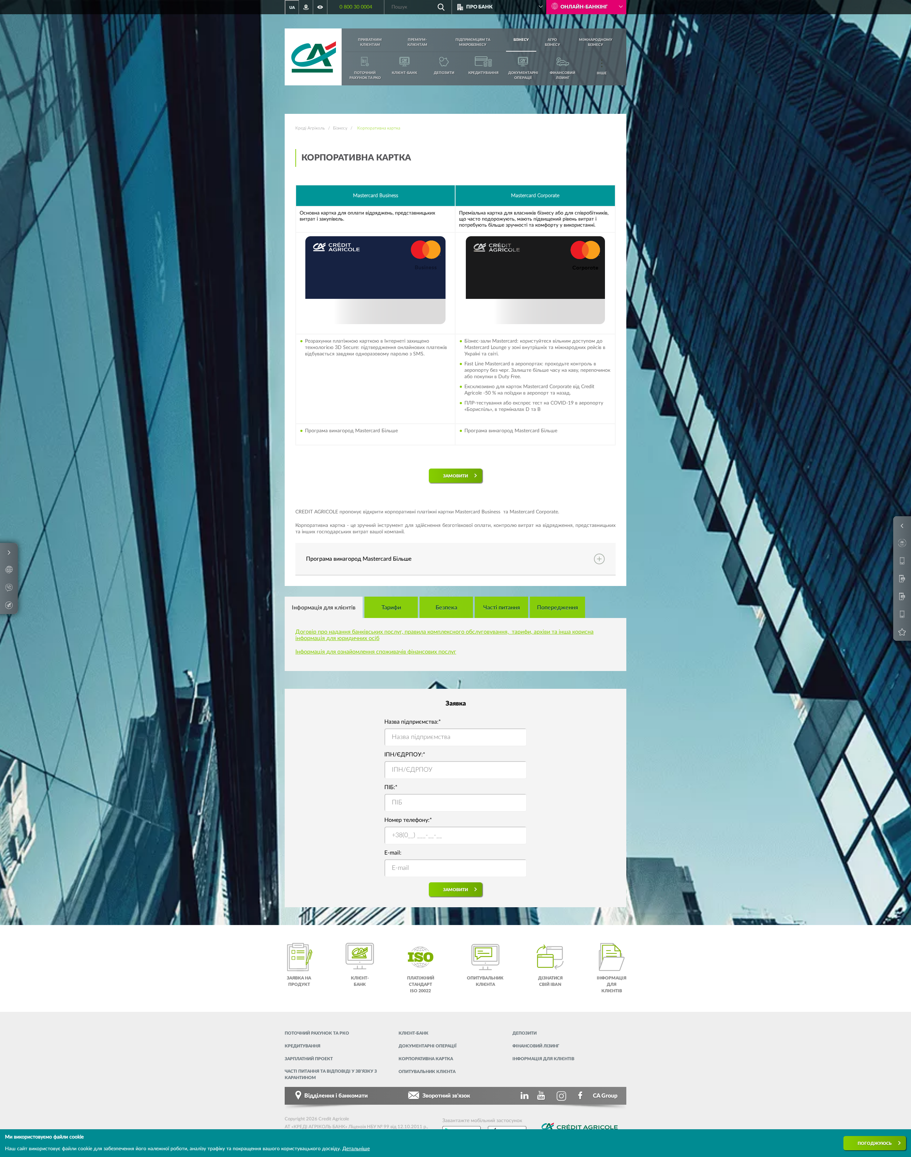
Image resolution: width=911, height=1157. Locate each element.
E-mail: (392, 853)
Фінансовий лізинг (535, 1046)
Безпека (446, 608)
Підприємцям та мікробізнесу (473, 42)
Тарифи (391, 608)
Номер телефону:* (408, 820)
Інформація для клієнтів (324, 608)
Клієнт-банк (413, 1033)
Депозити (524, 1033)
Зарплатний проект (309, 1059)
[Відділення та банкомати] (306, 7)
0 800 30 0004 (355, 7)
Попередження (557, 608)
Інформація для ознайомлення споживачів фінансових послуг (375, 652)
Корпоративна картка (426, 1059)
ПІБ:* (390, 787)
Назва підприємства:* (412, 722)
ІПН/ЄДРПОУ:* (404, 754)
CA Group (605, 1096)
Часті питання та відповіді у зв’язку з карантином (331, 1074)
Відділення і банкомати (336, 1096)
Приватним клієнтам (370, 42)
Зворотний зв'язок (446, 1096)
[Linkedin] (523, 1096)
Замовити (455, 476)
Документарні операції (428, 1046)
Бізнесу (521, 40)
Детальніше (356, 1148)
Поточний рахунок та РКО (317, 1033)
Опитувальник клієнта (427, 1071)
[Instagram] (561, 1096)
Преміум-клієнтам (417, 42)
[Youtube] (542, 1096)
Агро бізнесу (552, 42)
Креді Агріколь (310, 128)
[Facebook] (581, 1096)
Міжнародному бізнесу (595, 42)
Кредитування (302, 1046)
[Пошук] (440, 7)
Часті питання (501, 608)
